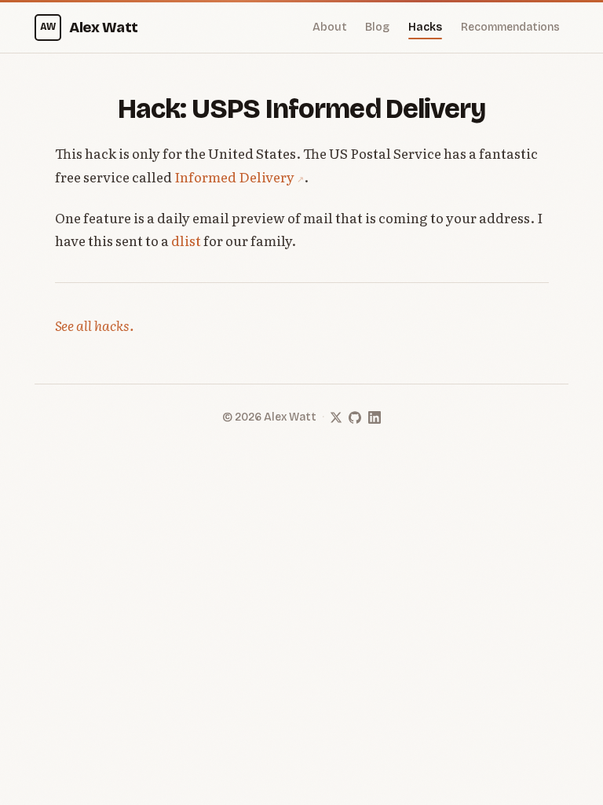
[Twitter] (336, 417)
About (329, 27)
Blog (377, 27)
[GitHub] (355, 417)
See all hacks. (94, 325)
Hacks (425, 27)
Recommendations (510, 27)
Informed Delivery (234, 176)
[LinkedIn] (374, 417)
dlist (186, 240)
